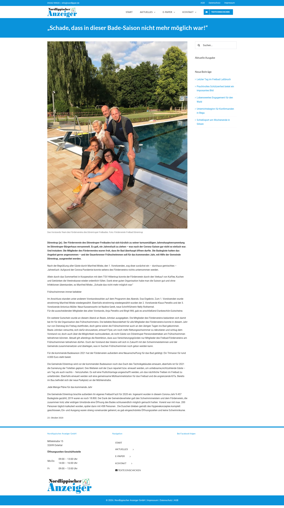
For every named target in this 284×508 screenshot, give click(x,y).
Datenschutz (166, 500)
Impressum (152, 500)
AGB (176, 500)
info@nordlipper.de (70, 3)
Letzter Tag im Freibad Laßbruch (214, 79)
